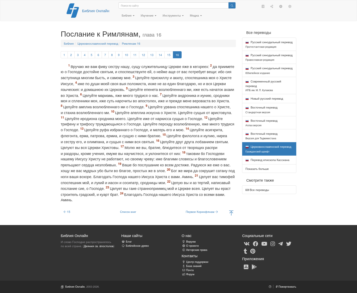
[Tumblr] (245, 251)
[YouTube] (264, 243)
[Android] (254, 266)
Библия (69, 43)
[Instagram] (272, 243)
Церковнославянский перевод (97, 43)
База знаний (193, 266)
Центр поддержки (197, 262)
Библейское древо (137, 246)
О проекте (192, 246)
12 (143, 55)
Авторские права (196, 250)
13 (152, 55)
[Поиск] (232, 5)
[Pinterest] (252, 251)
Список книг (128, 212)
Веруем (191, 241)
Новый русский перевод (266, 98)
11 (135, 55)
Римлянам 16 (131, 43)
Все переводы (259, 190)
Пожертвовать (287, 286)
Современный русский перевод (263, 85)
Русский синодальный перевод (269, 44)
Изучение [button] (147, 15)
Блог (129, 241)
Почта (190, 270)
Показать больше (257, 169)
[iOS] (246, 266)
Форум (190, 274)
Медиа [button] (195, 15)
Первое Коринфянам (200, 212)
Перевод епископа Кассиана (269, 160)
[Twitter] (288, 243)
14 (160, 55)
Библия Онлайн (95, 10)
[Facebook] (255, 243)
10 (126, 55)
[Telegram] (280, 243)
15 (168, 55)
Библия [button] (127, 15)
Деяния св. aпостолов (98, 246)
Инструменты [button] (172, 15)
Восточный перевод (261, 109)
